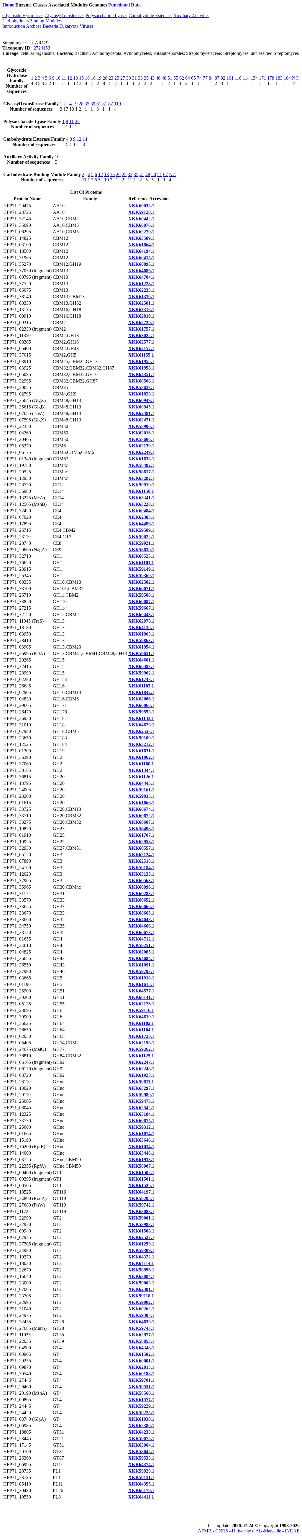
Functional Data (124, 4)
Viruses (86, 26)
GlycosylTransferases (64, 15)
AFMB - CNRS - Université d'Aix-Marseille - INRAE (249, 1530)
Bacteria (50, 26)
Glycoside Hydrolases (22, 15)
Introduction (13, 26)
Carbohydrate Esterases (150, 15)
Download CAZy (159, 4)
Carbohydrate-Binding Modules (32, 20)
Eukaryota (68, 26)
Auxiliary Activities (191, 15)
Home (8, 4)
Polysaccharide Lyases (106, 15)
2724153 (42, 47)
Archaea (34, 26)
